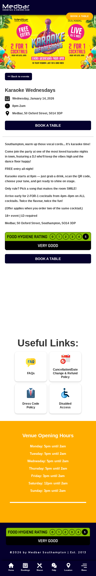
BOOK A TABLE (48, 125)
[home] (16, 7)
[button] (83, 567)
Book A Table (79, 16)
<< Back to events (18, 76)
